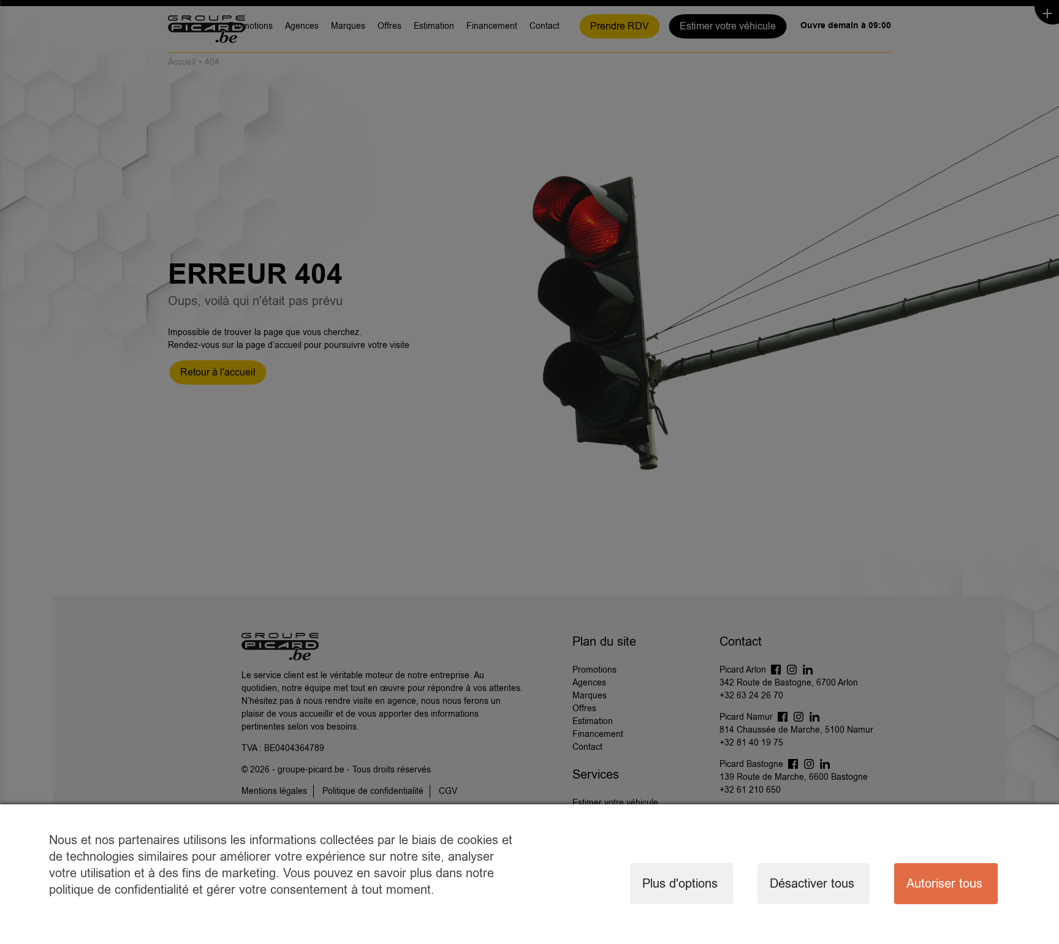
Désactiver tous (812, 883)
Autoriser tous (944, 883)
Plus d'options (680, 883)
